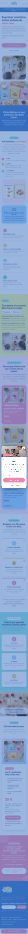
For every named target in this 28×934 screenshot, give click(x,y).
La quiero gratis (14, 480)
